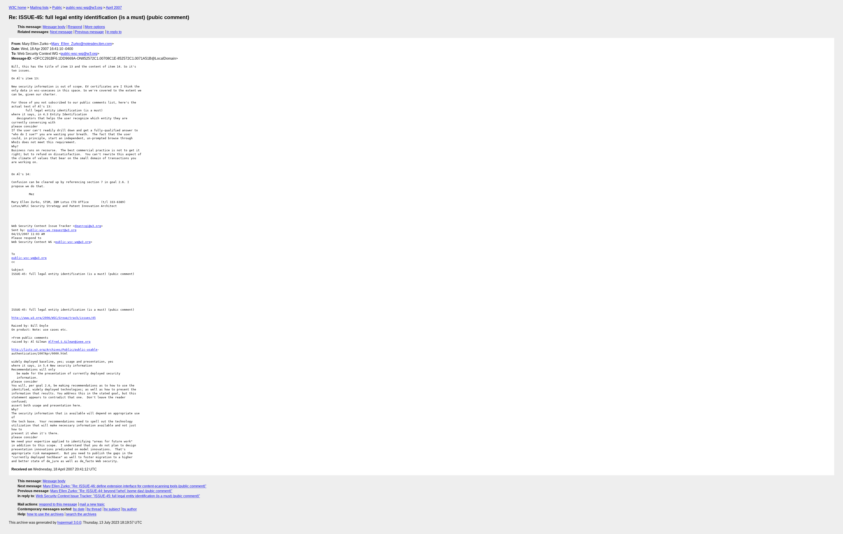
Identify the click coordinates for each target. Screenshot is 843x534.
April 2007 (114, 7)
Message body (54, 27)
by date (79, 509)
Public (57, 7)
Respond (75, 27)
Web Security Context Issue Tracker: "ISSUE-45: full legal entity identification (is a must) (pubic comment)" (118, 496)
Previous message (89, 32)
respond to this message (58, 504)
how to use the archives (45, 514)
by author (129, 509)
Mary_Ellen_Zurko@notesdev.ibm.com (81, 44)
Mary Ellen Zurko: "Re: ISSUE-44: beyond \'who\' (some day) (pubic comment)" (111, 491)
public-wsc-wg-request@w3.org (51, 230)
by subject (112, 509)
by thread (94, 509)
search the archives (81, 514)
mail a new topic (92, 504)
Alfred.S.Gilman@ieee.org (69, 341)
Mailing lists (39, 7)
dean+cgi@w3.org (88, 226)
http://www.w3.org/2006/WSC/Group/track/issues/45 (53, 317)
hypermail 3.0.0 (69, 522)
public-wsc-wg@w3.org (84, 7)
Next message (61, 32)
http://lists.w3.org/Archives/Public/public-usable (54, 349)
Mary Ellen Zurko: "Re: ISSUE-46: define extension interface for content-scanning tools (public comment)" (124, 486)
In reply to (114, 32)
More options (95, 27)
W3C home (17, 7)
